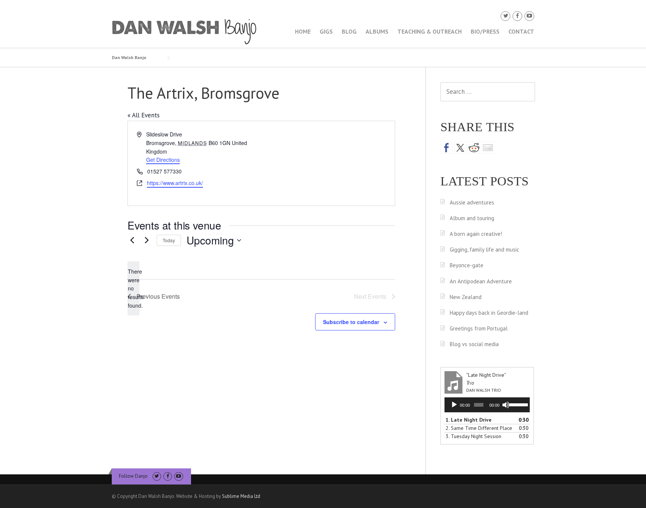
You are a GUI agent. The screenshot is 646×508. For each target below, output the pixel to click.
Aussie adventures (472, 202)
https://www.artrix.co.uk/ (175, 183)
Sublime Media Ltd (241, 496)
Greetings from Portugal (479, 328)
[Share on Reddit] (474, 148)
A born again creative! (476, 233)
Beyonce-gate (466, 265)
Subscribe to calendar (351, 322)
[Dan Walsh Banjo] (185, 31)
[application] (487, 404)
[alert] (133, 288)
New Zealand (466, 297)
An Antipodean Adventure (481, 281)
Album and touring (472, 218)
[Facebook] (517, 16)
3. (473, 436)
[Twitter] (505, 16)
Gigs (326, 31)
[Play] (454, 405)
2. (479, 428)
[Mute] (506, 405)
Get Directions (163, 159)
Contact (521, 31)
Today (169, 240)
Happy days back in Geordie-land (489, 312)
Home (303, 31)
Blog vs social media (474, 344)
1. (469, 419)
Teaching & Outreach (429, 31)
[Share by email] (488, 148)
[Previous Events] (131, 240)
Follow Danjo (133, 476)
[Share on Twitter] (460, 148)
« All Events (143, 115)
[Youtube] (529, 16)
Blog (349, 31)
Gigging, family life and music (484, 249)
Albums (377, 31)
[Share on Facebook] (446, 148)
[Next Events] (146, 240)
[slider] (517, 404)
